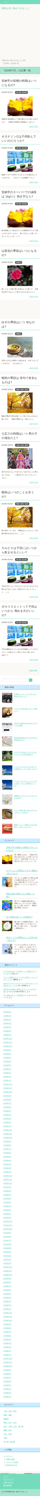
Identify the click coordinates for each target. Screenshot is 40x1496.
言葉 (5, 1438)
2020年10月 (7, 1275)
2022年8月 (7, 1191)
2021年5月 (7, 1248)
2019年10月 (7, 1320)
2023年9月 (7, 1141)
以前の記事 (33, 670)
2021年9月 (7, 1233)
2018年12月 (7, 1359)
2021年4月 (7, 1252)
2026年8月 (7, 1012)
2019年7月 (7, 1332)
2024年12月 (7, 1084)
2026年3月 (7, 1031)
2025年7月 (7, 1058)
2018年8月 (7, 1374)
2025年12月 (7, 1039)
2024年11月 (7, 1088)
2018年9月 (7, 1370)
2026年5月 (7, 1023)
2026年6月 (7, 1020)
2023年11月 (7, 1134)
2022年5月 (7, 1202)
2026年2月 (7, 1035)
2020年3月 (7, 1301)
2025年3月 (7, 1073)
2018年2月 (7, 1397)
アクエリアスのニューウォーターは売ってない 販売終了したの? (25, 783)
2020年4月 (7, 1298)
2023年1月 (7, 1172)
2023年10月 (7, 1138)
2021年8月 (7, 1237)
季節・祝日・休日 (22, 389)
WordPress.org (11, 1465)
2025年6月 (7, 1061)
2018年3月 (7, 1393)
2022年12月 (7, 1176)
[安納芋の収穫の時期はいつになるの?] (20, 114)
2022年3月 (7, 1210)
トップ (5, 1476)
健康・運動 (8, 1415)
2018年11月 (7, 1362)
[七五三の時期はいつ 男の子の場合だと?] (20, 467)
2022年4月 (7, 1206)
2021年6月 (7, 1244)
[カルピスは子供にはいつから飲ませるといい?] (20, 581)
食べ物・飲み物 (21, 92)
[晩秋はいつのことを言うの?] (20, 526)
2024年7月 (7, 1103)
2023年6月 (7, 1153)
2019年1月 (7, 1355)
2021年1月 (7, 1263)
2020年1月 (7, 1309)
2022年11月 (7, 1179)
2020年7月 (7, 1286)
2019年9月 (7, 1324)
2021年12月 (7, 1221)
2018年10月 (7, 1366)
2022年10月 (7, 1183)
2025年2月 (7, 1077)
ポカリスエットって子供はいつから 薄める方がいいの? (19, 611)
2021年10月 (7, 1229)
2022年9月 (7, 1187)
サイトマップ (8, 1479)
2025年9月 (7, 1050)
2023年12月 (7, 1130)
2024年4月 (7, 1115)
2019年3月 (7, 1347)
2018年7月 (7, 1378)
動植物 (18, 262)
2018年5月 (7, 1385)
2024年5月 (7, 1111)
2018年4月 (7, 1389)
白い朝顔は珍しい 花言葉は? (19, 917)
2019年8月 (7, 1328)
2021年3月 (7, 1256)
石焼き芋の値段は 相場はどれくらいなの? (18, 989)
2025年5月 (7, 1065)
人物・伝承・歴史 (22, 445)
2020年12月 (7, 1267)
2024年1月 (7, 1126)
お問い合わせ (8, 1482)
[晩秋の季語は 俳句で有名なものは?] (20, 411)
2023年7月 (7, 1149)
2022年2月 (7, 1214)
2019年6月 (7, 1336)
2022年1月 (7, 1218)
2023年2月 (7, 1168)
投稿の (10, 1459)
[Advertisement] (20, 36)
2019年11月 (7, 1317)
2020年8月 (7, 1282)
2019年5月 (7, 1339)
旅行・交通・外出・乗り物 (13, 1426)
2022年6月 (7, 1199)
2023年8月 (7, 1145)
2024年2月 (7, 1122)
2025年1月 (7, 1080)
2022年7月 (7, 1195)
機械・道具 (8, 1430)
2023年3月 (7, 1164)
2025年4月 (7, 1069)
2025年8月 (7, 1054)
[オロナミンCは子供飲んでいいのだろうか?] (20, 170)
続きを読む (34, 126)
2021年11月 (7, 1225)
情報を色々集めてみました (15, 8)
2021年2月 (7, 1259)
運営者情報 (7, 1485)
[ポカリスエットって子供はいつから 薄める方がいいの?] (20, 644)
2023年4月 (7, 1160)
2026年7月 (7, 1016)
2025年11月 (7, 1042)
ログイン (9, 1456)
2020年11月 (7, 1271)
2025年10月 (7, 1046)
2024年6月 (7, 1107)
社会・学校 (8, 1434)
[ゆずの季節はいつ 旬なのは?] (20, 356)
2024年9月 (7, 1096)
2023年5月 (7, 1157)
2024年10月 (7, 1092)
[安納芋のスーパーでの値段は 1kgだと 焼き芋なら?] (20, 226)
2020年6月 (7, 1290)
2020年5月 (7, 1294)
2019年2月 (7, 1351)
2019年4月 (7, 1343)
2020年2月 (7, 1305)
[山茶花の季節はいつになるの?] (20, 284)
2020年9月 (7, 1279)
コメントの (12, 1462)
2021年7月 (7, 1240)
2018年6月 (7, 1381)
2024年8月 (7, 1100)
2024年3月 (7, 1119)
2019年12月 (7, 1313)
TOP (15, 60)
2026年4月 (7, 1027)
